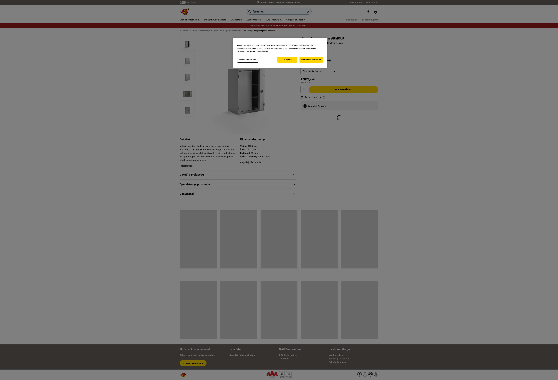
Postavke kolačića (248, 59)
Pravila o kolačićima (259, 51)
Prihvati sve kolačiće (311, 59)
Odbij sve (287, 59)
